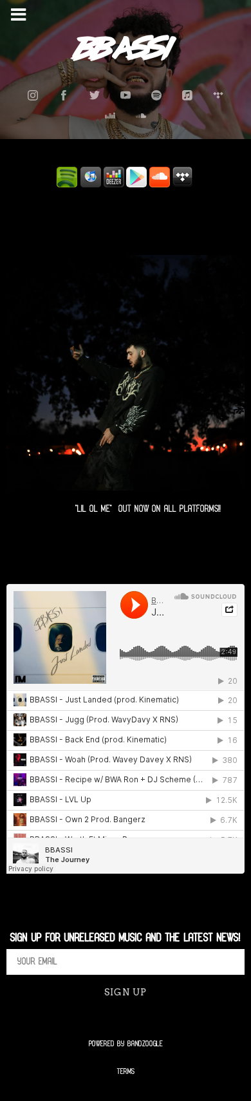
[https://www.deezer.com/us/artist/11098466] (110, 116)
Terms (126, 1072)
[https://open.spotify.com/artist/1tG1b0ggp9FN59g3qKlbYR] (156, 95)
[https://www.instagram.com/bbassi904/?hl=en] (33, 95)
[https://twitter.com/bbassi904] (94, 95)
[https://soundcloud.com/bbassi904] (141, 116)
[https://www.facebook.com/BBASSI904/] (64, 95)
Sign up (125, 992)
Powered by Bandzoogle (126, 1044)
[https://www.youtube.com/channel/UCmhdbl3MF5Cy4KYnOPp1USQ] (125, 95)
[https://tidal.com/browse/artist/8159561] (218, 95)
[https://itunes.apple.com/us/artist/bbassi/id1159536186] (187, 95)
